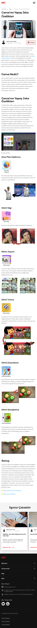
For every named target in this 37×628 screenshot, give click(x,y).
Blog (10, 9)
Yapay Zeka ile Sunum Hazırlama (12, 490)
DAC (3, 2)
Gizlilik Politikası (5, 618)
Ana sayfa (3, 9)
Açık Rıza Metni (5, 624)
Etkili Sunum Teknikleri (9, 494)
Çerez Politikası (5, 621)
